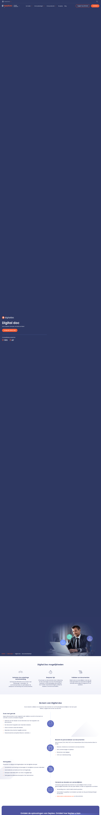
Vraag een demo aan (10, 330)
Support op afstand (83, 6)
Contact (95, 6)
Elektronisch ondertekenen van (65, 796)
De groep (60, 6)
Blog (66, 6)
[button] (7, 2)
